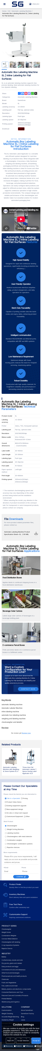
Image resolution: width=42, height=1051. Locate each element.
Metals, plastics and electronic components (16, 989)
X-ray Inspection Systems (10, 945)
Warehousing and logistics (11, 1002)
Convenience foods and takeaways (13, 970)
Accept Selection (23, 1041)
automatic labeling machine (12, 704)
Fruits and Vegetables (9, 982)
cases (23, 1020)
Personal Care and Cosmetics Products (15, 995)
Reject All (10, 1041)
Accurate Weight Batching (10, 1017)
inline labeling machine (10, 712)
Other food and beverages (10, 973)
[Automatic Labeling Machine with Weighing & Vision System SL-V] (11, 757)
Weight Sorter (6, 932)
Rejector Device (7, 948)
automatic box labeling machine (14, 715)
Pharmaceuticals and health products (14, 976)
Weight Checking (7, 1013)
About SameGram (27, 1010)
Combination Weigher (9, 935)
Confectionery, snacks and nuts (12, 960)
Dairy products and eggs (10, 966)
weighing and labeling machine (13, 719)
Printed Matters (7, 999)
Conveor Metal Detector (10, 939)
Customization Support (18, 914)
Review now (26, 733)
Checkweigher (6, 929)
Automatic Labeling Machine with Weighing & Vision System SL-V (11, 769)
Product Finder (15, 884)
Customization (7, 1010)
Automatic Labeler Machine (12, 708)
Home (4, 11)
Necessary (9, 1046)
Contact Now (28, 689)
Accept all (36, 1041)
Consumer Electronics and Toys (12, 992)
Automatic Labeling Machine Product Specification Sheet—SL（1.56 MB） (17, 533)
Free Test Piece (15, 904)
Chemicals (5, 979)
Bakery (4, 957)
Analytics (19, 1046)
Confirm (19, 877)
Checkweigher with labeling (11, 942)
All (9, 11)
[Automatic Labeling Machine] (21, 128)
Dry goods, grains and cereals (12, 963)
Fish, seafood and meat (10, 986)
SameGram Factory (27, 1013)
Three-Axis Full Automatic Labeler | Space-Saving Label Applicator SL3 (29, 770)
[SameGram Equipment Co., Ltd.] (17, 4)
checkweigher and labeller (12, 722)
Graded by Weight (8, 1020)
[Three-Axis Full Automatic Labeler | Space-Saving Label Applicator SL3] (30, 757)
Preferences (29, 1046)
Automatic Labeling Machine (21, 11)
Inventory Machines (17, 894)
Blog (22, 1017)
